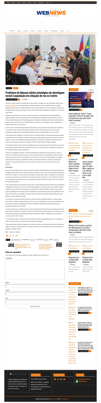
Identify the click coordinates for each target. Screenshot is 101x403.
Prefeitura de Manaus (11, 105)
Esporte (47, 2)
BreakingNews (41, 2)
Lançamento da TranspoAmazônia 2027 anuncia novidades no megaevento (85, 308)
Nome (8, 282)
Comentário (9, 258)
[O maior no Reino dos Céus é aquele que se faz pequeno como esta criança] (74, 146)
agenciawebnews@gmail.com (83, 379)
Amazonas (19, 2)
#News (51, 239)
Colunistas (29, 2)
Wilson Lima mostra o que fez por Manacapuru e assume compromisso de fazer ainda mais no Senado (80, 228)
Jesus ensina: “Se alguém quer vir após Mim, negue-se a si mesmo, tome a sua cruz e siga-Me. (88, 169)
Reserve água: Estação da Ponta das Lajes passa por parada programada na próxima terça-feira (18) (85, 325)
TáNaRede (8, 2)
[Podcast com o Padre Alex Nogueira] (74, 247)
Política (24, 2)
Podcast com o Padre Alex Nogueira (74, 259)
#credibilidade (25, 239)
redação (25, 99)
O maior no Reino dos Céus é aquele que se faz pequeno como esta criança (74, 165)
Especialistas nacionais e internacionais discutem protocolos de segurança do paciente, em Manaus (46, 247)
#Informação (39, 239)
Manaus (13, 2)
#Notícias (56, 240)
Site (7, 298)
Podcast (35, 2)
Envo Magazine (64, 399)
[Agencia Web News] (6, 31)
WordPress (53, 399)
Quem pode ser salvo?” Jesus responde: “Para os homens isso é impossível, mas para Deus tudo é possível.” (81, 117)
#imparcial (32, 240)
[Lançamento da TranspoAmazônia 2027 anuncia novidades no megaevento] (73, 313)
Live (51, 2)
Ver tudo (91, 90)
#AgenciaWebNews (16, 240)
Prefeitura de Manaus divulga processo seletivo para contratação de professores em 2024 (23, 247)
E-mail (8, 290)
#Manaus (46, 240)
